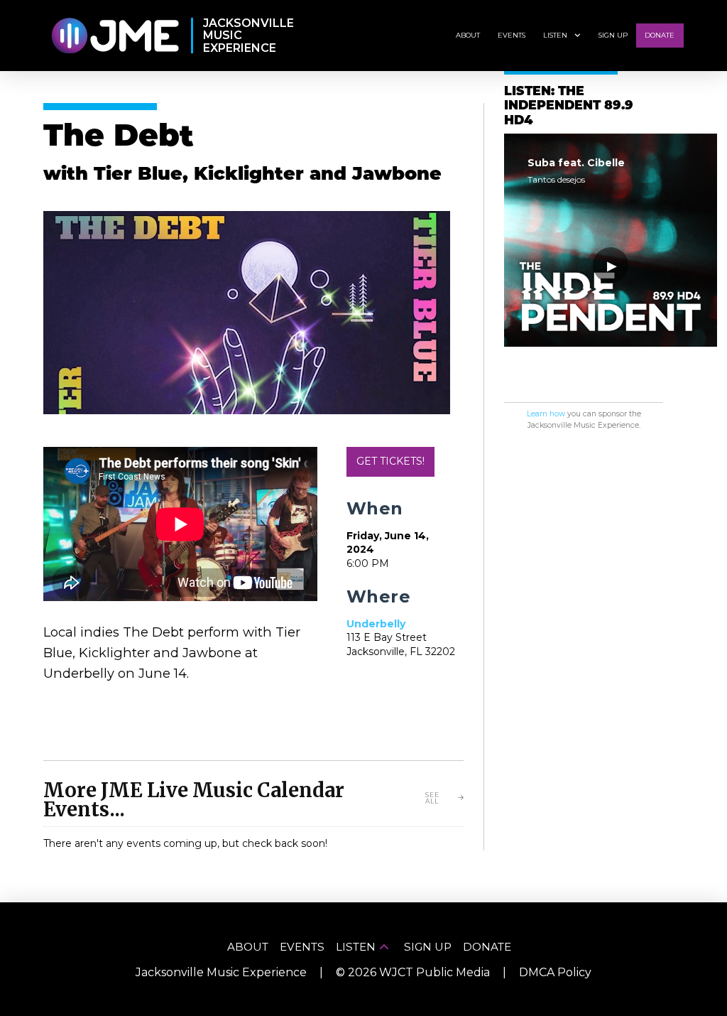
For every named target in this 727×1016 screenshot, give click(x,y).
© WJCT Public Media (413, 972)
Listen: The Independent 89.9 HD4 (568, 106)
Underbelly (375, 623)
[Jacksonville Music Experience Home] (114, 36)
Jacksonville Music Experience (221, 972)
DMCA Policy (555, 972)
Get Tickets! (390, 461)
